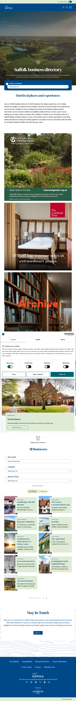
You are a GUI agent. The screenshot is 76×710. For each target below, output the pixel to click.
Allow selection (38, 374)
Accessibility (14, 662)
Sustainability (27, 662)
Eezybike (55, 522)
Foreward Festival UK (26, 561)
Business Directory (42, 662)
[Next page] (43, 598)
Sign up (37, 633)
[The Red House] (38, 306)
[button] (70, 7)
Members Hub (49, 667)
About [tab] (63, 339)
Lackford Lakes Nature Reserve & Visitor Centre (24, 541)
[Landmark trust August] (38, 236)
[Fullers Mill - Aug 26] (38, 167)
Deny (13, 374)
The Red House (13, 419)
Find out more (16, 427)
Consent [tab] (13, 339)
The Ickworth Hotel (25, 581)
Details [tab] (38, 339)
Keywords (12, 457)
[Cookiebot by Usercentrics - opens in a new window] (66, 334)
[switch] (28, 366)
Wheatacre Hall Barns (26, 522)
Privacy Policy (26, 667)
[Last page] (46, 598)
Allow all (62, 374)
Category (11, 467)
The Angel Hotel (58, 539)
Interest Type (13, 476)
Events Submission (59, 662)
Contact (38, 667)
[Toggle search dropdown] (67, 7)
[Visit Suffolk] (8, 7)
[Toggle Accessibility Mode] (70, 2)
